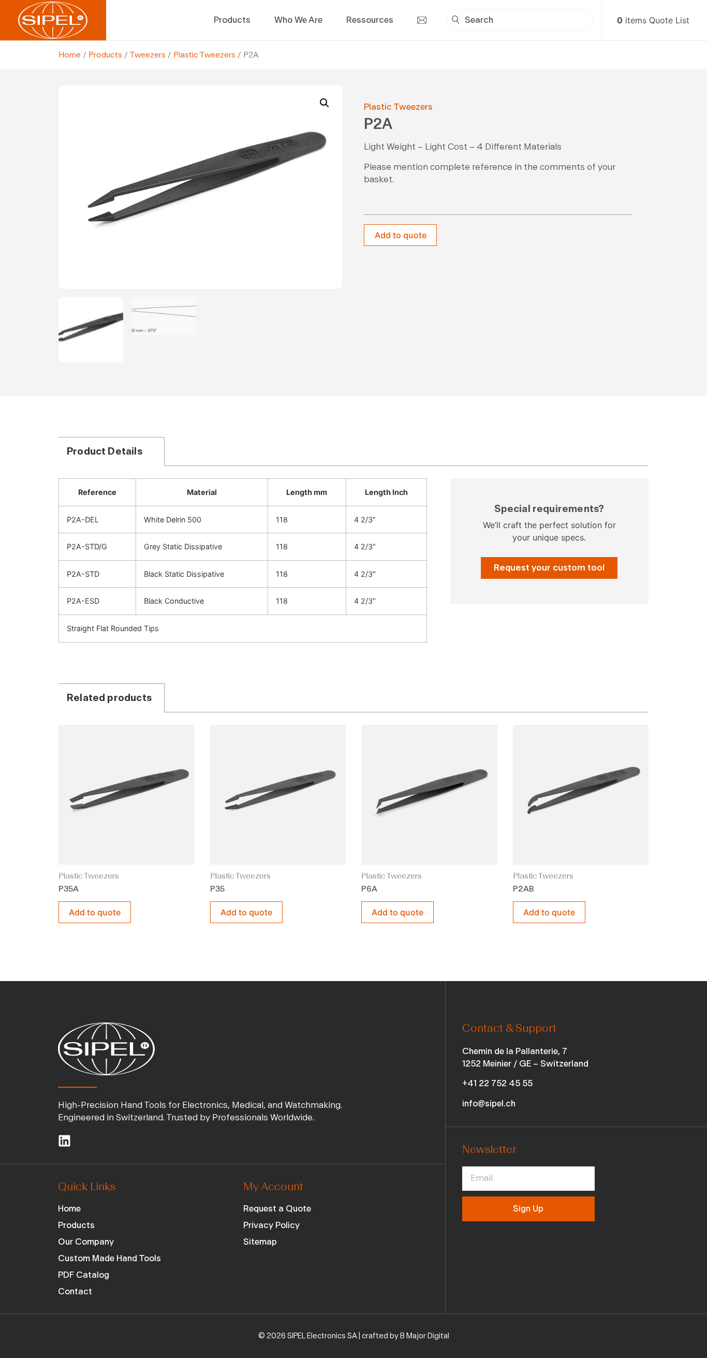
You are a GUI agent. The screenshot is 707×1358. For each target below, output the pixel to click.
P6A (369, 889)
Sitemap (260, 1241)
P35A (68, 889)
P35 (217, 889)
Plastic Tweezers (204, 55)
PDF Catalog (83, 1275)
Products (105, 55)
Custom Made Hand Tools (109, 1258)
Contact (75, 1291)
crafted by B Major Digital (405, 1336)
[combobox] (520, 20)
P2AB (523, 889)
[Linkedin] (64, 1140)
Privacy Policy (271, 1225)
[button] (324, 103)
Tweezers (147, 55)
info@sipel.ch (488, 1103)
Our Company (86, 1241)
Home (69, 55)
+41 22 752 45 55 (497, 1083)
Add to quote (400, 235)
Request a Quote (277, 1208)
